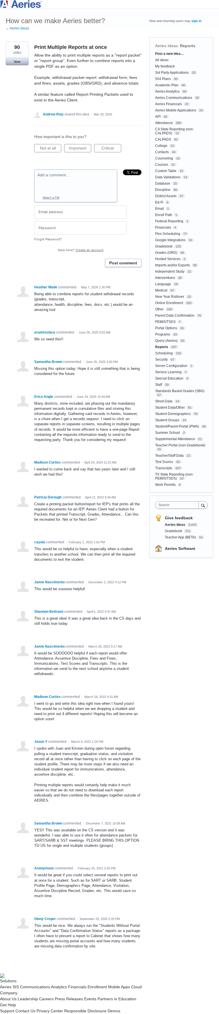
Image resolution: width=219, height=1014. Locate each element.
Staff (158, 385)
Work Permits (165, 485)
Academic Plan (167, 85)
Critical (111, 149)
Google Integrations (170, 240)
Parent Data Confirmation (174, 316)
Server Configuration (171, 366)
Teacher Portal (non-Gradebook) (180, 445)
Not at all (50, 149)
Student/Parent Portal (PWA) (177, 426)
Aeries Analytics (167, 91)
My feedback (165, 66)
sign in (196, 21)
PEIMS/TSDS (165, 322)
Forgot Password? (48, 239)
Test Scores (164, 462)
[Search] (203, 504)
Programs (162, 334)
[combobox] (178, 505)
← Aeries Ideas (17, 28)
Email (159, 209)
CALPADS (163, 139)
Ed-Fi (159, 202)
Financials (163, 227)
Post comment (123, 263)
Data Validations (168, 177)
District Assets (166, 196)
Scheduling (164, 353)
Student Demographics (173, 414)
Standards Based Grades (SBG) (179, 391)
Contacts (162, 152)
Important (80, 149)
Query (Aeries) (166, 341)
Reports (187, 45)
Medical (161, 290)
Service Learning (168, 372)
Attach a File (51, 197)
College (161, 146)
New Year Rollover (169, 297)
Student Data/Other (170, 408)
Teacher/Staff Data (169, 456)
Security (161, 360)
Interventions (165, 278)
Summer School (167, 433)
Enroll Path (163, 215)
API (158, 117)
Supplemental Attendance (175, 439)
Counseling (164, 158)
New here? (81, 250)
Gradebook (164, 246)
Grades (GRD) (166, 253)
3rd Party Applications (172, 73)
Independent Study (169, 272)
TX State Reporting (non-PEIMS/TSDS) (174, 476)
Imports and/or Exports (172, 265)
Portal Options (166, 328)
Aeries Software (180, 548)
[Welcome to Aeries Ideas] (109, 4)
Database (162, 183)
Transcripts (163, 468)
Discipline (163, 190)
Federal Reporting (169, 221)
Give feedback (179, 518)
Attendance (164, 123)
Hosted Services (168, 259)
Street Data (164, 401)
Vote (17, 61)
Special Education (169, 378)
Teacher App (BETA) (181, 537)
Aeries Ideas (166, 45)
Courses (161, 165)
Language (163, 284)
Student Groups (167, 420)
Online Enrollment (169, 303)
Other (159, 309)
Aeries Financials (168, 104)
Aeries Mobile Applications (175, 110)
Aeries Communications (173, 98)
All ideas (162, 60)
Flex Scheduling (167, 234)
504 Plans (163, 79)
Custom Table (166, 171)
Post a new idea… (169, 54)
